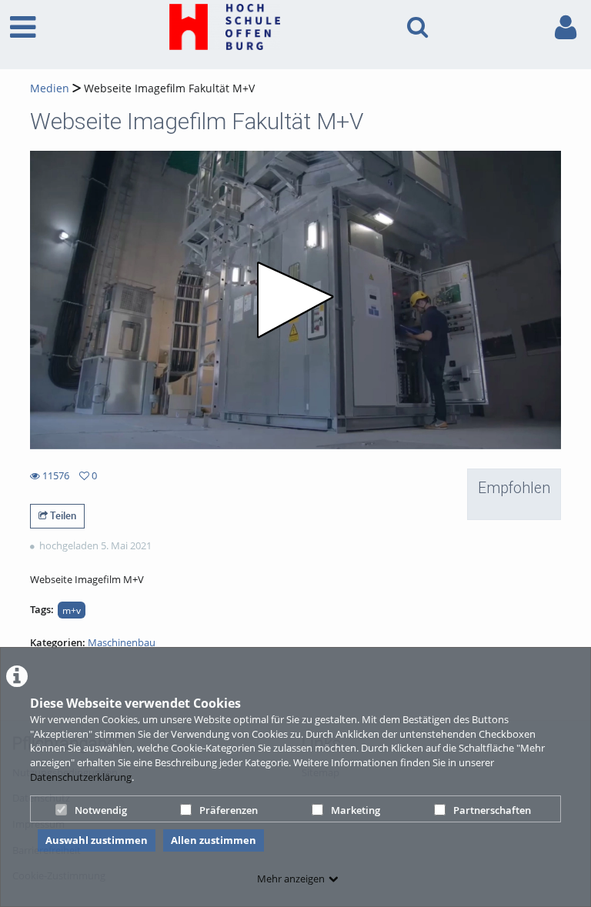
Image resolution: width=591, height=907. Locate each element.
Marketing (355, 810)
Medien (49, 88)
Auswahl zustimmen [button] (96, 840)
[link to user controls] (565, 27)
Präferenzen (228, 810)
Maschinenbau (121, 642)
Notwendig (101, 810)
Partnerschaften (492, 810)
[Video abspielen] (295, 300)
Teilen (62, 515)
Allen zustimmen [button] (213, 840)
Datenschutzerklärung (81, 777)
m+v (71, 610)
